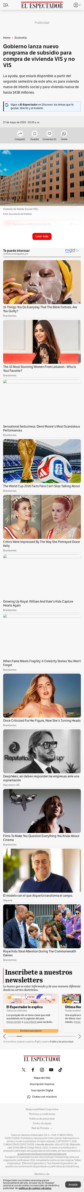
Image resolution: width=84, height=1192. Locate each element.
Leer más (42, 236)
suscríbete (30, 1022)
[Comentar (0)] (49, 133)
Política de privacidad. (62, 1041)
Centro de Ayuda (42, 1123)
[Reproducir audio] (9, 247)
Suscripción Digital (42, 1090)
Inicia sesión (13, 1022)
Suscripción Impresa (42, 1084)
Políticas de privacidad (42, 1118)
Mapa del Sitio (42, 1078)
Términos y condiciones (42, 1114)
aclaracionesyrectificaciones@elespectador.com (42, 1154)
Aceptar (73, 1184)
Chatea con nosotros (44, 1096)
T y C (37, 1041)
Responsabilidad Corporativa (42, 1109)
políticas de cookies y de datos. (35, 1188)
